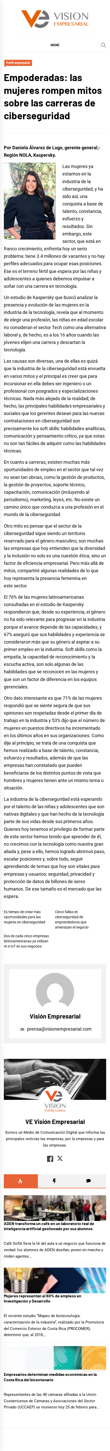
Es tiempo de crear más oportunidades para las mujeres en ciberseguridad (24, 917)
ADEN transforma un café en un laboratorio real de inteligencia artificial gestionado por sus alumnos (49, 1226)
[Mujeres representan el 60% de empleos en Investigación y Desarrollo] (55, 1280)
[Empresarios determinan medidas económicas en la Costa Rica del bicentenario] (55, 1359)
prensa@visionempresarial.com (59, 1029)
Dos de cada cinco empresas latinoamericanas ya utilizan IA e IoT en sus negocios (26, 941)
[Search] (103, 45)
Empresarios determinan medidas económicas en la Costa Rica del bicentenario (50, 1377)
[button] (55, 45)
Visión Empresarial (55, 1016)
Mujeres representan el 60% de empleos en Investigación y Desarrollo (42, 1298)
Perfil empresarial (18, 63)
